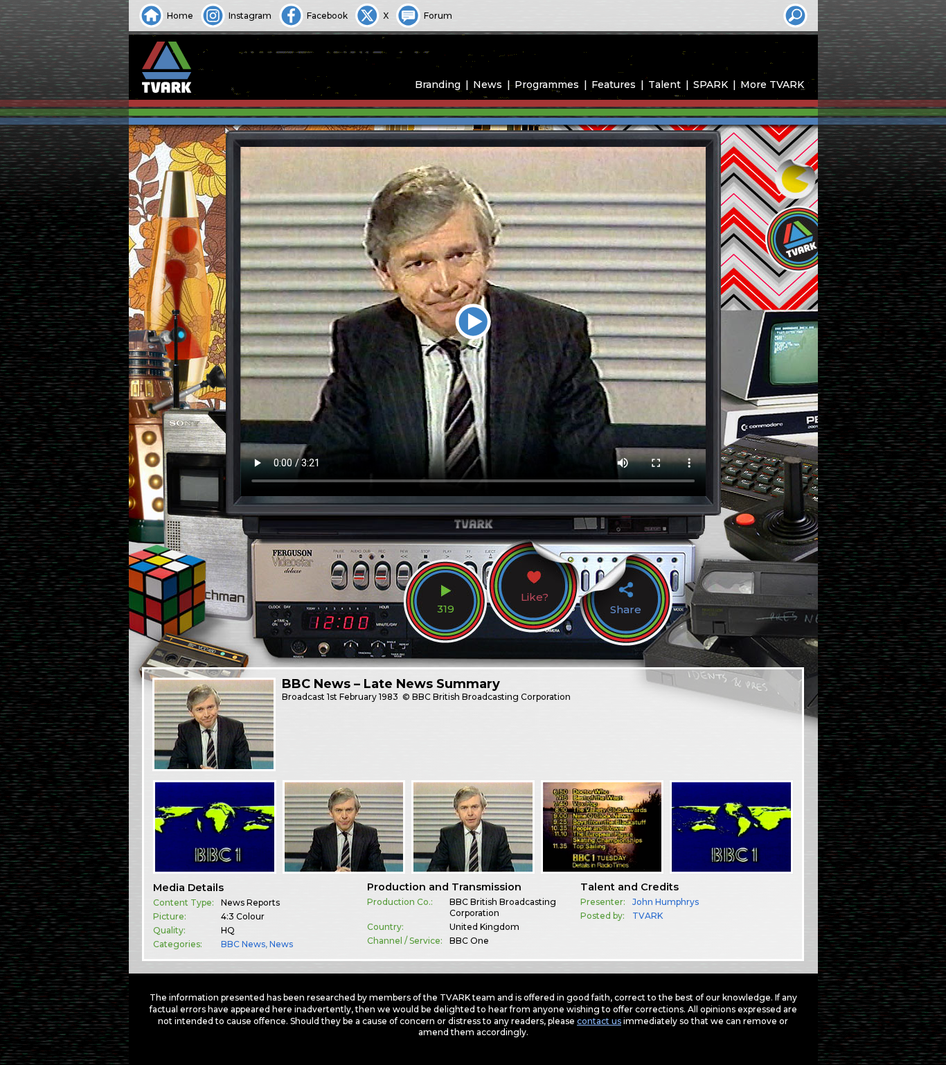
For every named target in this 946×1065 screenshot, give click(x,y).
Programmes (547, 84)
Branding (438, 84)
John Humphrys (665, 902)
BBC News (243, 944)
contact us (599, 1021)
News (487, 84)
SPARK (710, 84)
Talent (664, 84)
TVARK (647, 915)
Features (613, 84)
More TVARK (772, 84)
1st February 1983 (362, 697)
